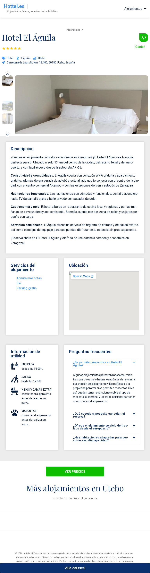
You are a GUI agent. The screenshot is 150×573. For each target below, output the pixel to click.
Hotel (10, 58)
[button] (104, 364)
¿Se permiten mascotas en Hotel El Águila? (97, 364)
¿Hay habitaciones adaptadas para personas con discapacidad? (100, 439)
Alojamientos (133, 9)
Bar (19, 283)
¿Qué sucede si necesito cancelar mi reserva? (99, 415)
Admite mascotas (29, 278)
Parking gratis (27, 288)
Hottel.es (14, 6)
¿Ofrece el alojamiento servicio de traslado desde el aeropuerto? (100, 427)
